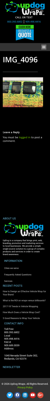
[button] (44, 47)
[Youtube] (33, 395)
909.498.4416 (33, 21)
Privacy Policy (25, 387)
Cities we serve (11, 268)
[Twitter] (10, 395)
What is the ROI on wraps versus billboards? (24, 300)
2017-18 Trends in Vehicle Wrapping (20, 306)
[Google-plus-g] (40, 395)
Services (8, 281)
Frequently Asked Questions (17, 274)
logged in (24, 137)
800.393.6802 (14, 21)
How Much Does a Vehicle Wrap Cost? (21, 312)
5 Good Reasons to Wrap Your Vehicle (21, 318)
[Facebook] (17, 395)
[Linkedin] (25, 395)
